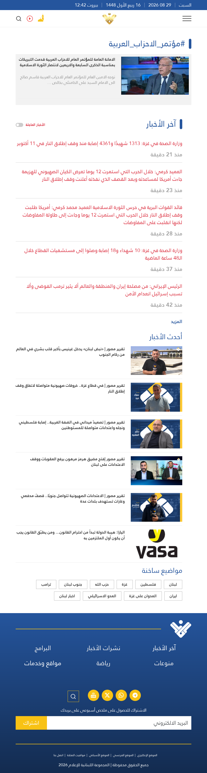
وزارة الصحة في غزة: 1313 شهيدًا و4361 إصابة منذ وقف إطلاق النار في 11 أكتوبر (99, 143)
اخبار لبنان (67, 596)
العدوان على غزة (143, 596)
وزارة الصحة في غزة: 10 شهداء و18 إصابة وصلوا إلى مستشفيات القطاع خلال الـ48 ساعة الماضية (103, 254)
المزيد (176, 321)
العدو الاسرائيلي (102, 596)
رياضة (103, 663)
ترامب (46, 584)
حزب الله (102, 584)
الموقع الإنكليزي (147, 755)
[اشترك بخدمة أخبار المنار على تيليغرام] (135, 696)
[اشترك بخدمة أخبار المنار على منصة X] (107, 696)
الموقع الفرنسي (123, 755)
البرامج (43, 648)
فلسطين (148, 584)
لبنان (173, 584)
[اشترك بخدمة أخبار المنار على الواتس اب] (121, 696)
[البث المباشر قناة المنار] (93, 696)
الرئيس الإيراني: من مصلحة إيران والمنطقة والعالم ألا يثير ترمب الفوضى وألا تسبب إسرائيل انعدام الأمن (104, 289)
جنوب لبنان (73, 584)
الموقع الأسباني (99, 755)
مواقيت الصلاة (76, 755)
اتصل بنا (58, 755)
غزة (124, 584)
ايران (173, 596)
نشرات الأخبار (103, 648)
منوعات (164, 663)
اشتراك (31, 723)
